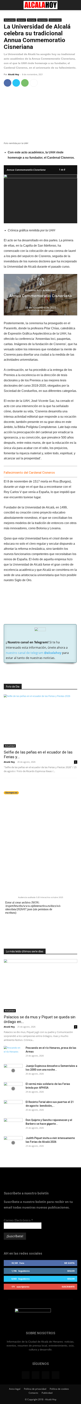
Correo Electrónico (18, 1220)
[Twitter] (16, 83)
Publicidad (47, 1392)
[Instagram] (35, 1375)
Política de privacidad (35, 1388)
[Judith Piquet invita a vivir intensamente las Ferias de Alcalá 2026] (13, 1142)
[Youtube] (55, 1375)
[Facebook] (7, 83)
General (21, 20)
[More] (34, 83)
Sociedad (42, 20)
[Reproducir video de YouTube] (40, 294)
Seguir (71, 1270)
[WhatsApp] (25, 83)
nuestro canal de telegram (33, 653)
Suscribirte (68, 1286)
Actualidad (10, 20)
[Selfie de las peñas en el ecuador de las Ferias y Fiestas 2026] (40, 720)
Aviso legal (14, 1388)
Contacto (33, 1392)
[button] (6, 5)
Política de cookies (59, 1388)
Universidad (55, 20)
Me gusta (69, 1263)
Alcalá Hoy (13, 74)
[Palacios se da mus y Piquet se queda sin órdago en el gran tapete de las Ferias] (40, 985)
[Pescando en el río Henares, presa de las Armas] (13, 1052)
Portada (31, 20)
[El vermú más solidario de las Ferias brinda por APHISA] (13, 1088)
